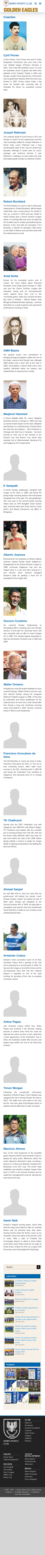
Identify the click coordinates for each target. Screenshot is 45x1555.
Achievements (30, 1461)
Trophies (28, 1436)
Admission (29, 1464)
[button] (10, 1374)
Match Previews (31, 1474)
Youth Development (10, 1460)
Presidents (29, 1425)
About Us (28, 1423)
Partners (28, 1441)
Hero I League (8, 1472)
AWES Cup (7, 1475)
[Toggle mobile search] (35, 3)
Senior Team (8, 1457)
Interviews (29, 1477)
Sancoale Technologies (22, 1494)
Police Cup (7, 1477)
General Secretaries (32, 1428)
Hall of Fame (29, 1433)
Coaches (28, 1430)
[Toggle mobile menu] (40, 3)
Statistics (28, 1438)
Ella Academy (30, 1459)
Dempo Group (36, 1490)
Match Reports (30, 1471)
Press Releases (31, 1479)
